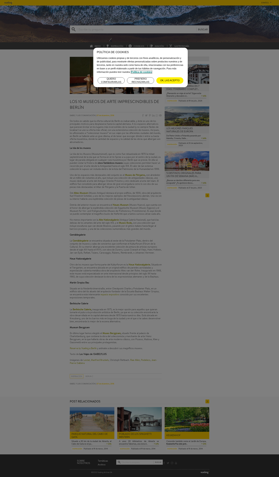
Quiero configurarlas (111, 80)
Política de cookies (141, 72)
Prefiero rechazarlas (140, 80)
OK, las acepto (169, 80)
